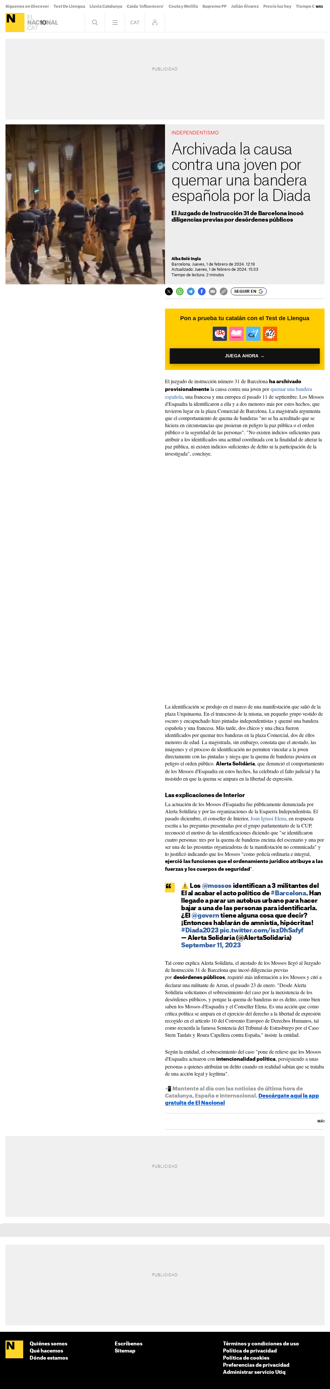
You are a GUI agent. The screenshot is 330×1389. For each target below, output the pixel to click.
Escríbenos (128, 1344)
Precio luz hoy (277, 6)
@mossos (217, 886)
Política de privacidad (250, 1351)
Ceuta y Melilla (183, 6)
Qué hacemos (46, 1351)
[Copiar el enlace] (224, 291)
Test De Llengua (69, 6)
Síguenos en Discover (27, 6)
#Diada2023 (199, 931)
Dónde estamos (49, 1358)
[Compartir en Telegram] (191, 291)
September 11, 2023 (211, 945)
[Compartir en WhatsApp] (180, 291)
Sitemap (125, 1351)
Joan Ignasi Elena (268, 818)
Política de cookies (246, 1358)
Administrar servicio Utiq (254, 1372)
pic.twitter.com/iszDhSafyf (261, 931)
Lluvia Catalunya (106, 6)
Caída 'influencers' (145, 6)
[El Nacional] (14, 22)
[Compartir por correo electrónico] (213, 291)
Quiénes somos (48, 1344)
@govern (205, 916)
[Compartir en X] (169, 291)
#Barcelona (288, 893)
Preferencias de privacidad (256, 1365)
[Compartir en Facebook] (202, 291)
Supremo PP (214, 6)
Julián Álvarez (245, 6)
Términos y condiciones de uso (261, 1344)
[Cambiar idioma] (135, 22)
